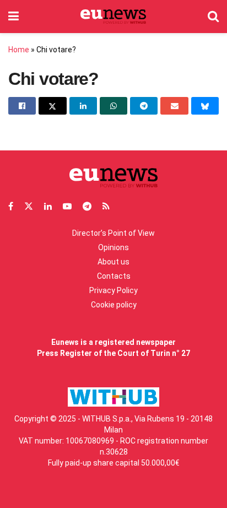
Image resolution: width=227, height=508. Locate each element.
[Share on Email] (174, 106)
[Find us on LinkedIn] (48, 206)
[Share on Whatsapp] (113, 106)
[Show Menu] (13, 16)
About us (113, 261)
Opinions (113, 247)
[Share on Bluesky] (205, 106)
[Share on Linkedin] (83, 106)
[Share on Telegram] (144, 106)
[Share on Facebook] (22, 106)
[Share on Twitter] (52, 106)
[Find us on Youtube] (67, 206)
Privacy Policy (113, 290)
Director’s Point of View (113, 233)
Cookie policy (114, 304)
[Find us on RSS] (106, 206)
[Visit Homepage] (113, 16)
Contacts (114, 276)
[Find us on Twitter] (28, 206)
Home (18, 49)
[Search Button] (213, 16)
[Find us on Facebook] (10, 206)
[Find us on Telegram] (87, 206)
